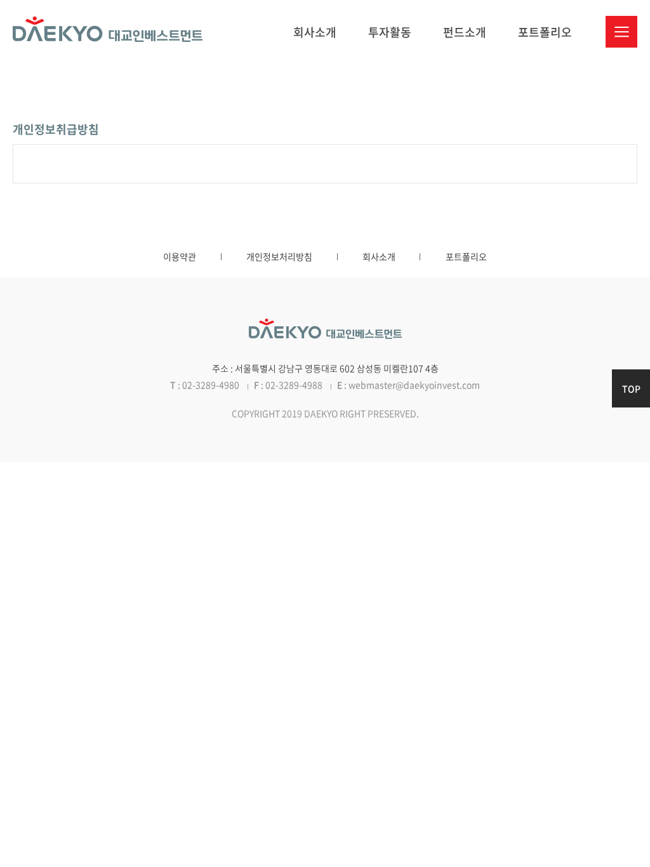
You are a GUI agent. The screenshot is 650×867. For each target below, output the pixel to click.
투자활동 (389, 32)
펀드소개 (464, 32)
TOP (631, 388)
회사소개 (314, 32)
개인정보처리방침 (279, 256)
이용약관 (179, 256)
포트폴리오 (545, 32)
